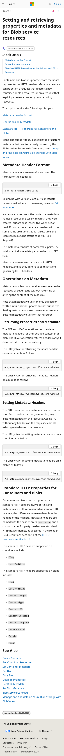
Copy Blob (8, 675)
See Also (9, 72)
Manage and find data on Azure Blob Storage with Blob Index (30, 153)
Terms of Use (41, 747)
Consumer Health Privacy (15, 747)
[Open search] (50, 4)
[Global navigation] (3, 4)
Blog (44, 738)
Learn (6, 10)
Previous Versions (29, 738)
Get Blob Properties (14, 679)
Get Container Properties (17, 662)
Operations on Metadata (17, 64)
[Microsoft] (32, 4)
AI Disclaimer (9, 738)
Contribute (8, 742)
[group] (32, 367)
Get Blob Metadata (13, 684)
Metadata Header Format (18, 60)
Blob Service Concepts (15, 692)
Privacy (21, 742)
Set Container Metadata (16, 666)
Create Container (12, 658)
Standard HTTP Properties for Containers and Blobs (31, 68)
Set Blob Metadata (13, 688)
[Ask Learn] (53, 11)
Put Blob (7, 671)
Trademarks (8, 751)
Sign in (58, 3)
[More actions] (59, 11)
